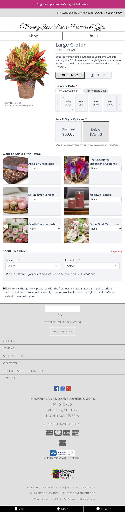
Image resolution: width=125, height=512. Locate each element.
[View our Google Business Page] (62, 390)
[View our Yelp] (68, 390)
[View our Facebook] (56, 390)
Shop (33, 36)
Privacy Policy (39, 498)
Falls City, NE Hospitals (82, 487)
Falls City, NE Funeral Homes (45, 487)
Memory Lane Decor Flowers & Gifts (62, 27)
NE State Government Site (78, 493)
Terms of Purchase (63, 498)
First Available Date (96, 90)
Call (21, 509)
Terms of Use (86, 498)
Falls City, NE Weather (44, 493)
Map (64, 509)
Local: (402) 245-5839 (62, 416)
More (60, 67)
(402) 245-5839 (113, 12)
